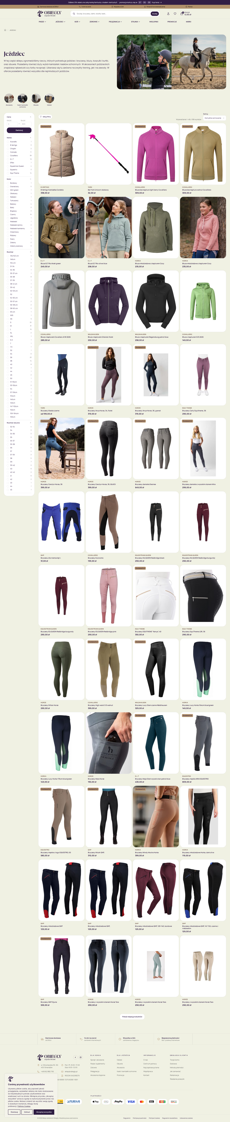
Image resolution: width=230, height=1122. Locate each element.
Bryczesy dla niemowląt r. (51, 558)
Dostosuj (14, 1112)
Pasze (41, 22)
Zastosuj (19, 130)
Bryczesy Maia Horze (96, 779)
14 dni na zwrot (86, 7)
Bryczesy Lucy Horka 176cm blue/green (56, 779)
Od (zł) (9, 120)
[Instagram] (80, 1057)
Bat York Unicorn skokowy (98, 190)
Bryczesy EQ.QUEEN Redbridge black (149, 558)
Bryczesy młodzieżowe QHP (52, 926)
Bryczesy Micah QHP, (96, 852)
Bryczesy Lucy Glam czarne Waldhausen (151, 705)
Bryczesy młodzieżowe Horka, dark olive (198, 852)
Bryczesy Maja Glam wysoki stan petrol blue (152, 779)
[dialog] (31, 1095)
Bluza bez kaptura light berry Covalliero (151, 190)
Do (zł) (23, 120)
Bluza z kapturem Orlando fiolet (100, 337)
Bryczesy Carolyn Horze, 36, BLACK (102, 484)
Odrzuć (27, 1112)
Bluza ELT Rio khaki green (51, 263)
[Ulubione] (175, 14)
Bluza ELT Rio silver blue (97, 263)
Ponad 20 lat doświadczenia (156, 7)
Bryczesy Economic (96, 558)
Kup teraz (155, 2)
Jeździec (59, 22)
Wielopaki (153, 22)
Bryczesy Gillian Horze (49, 705)
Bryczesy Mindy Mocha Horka (147, 852)
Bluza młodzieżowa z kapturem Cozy (149, 263)
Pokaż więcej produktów (132, 1016)
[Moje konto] (168, 14)
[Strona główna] (5, 30)
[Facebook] (75, 1057)
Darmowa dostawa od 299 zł (49, 7)
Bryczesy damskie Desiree (145, 484)
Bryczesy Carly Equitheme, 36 (194, 410)
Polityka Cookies (23, 1106)
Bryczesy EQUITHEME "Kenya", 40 (148, 631)
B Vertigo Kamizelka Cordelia (52, 190)
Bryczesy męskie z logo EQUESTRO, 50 (56, 852)
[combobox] (113, 13)
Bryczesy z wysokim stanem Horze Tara (103, 1002)
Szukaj (154, 14)
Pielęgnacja (114, 22)
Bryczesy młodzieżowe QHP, (99, 926)
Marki (188, 22)
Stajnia (134, 22)
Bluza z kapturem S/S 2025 (193, 337)
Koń (76, 22)
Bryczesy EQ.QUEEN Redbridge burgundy (198, 558)
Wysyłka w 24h (119, 7)
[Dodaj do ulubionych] (81, 127)
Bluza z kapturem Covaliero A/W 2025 (56, 337)
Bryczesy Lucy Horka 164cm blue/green (198, 705)
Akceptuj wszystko (44, 1112)
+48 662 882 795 (47, 1071)
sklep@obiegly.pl (71, 1071)
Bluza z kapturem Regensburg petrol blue (151, 337)
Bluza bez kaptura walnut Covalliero (196, 190)
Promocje (172, 22)
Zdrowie (93, 22)
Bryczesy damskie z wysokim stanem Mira (199, 484)
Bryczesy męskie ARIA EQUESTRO (195, 779)
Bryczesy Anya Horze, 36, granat (148, 410)
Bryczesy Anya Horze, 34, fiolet (100, 410)
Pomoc (190, 7)
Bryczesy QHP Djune (49, 1002)
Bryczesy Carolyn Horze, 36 (51, 484)
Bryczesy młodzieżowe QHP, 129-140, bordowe (153, 926)
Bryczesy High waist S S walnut (100, 705)
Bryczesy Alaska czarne (50, 410)
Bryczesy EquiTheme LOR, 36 (193, 631)
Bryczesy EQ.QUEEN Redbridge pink (102, 631)
